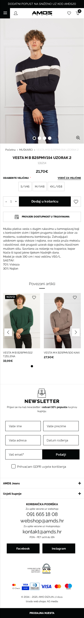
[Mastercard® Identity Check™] (16, 586)
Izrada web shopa (36, 601)
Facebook (23, 548)
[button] (42, 483)
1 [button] (34, 138)
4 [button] (49, 138)
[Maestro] (68, 586)
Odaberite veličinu (16, 178)
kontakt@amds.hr (42, 532)
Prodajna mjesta (42, 613)
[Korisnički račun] (16, 14)
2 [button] (39, 138)
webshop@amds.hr (42, 521)
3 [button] (44, 138)
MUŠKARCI (26, 149)
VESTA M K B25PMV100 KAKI (62, 352)
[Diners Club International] (35, 586)
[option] (42, 81)
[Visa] (46, 586)
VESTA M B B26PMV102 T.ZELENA (18, 354)
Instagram (59, 548)
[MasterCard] (57, 586)
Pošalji (61, 454)
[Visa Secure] (25, 586)
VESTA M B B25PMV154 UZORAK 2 (57, 149)
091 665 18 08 (42, 514)
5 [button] (52, 366)
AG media (52, 601)
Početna (10, 149)
